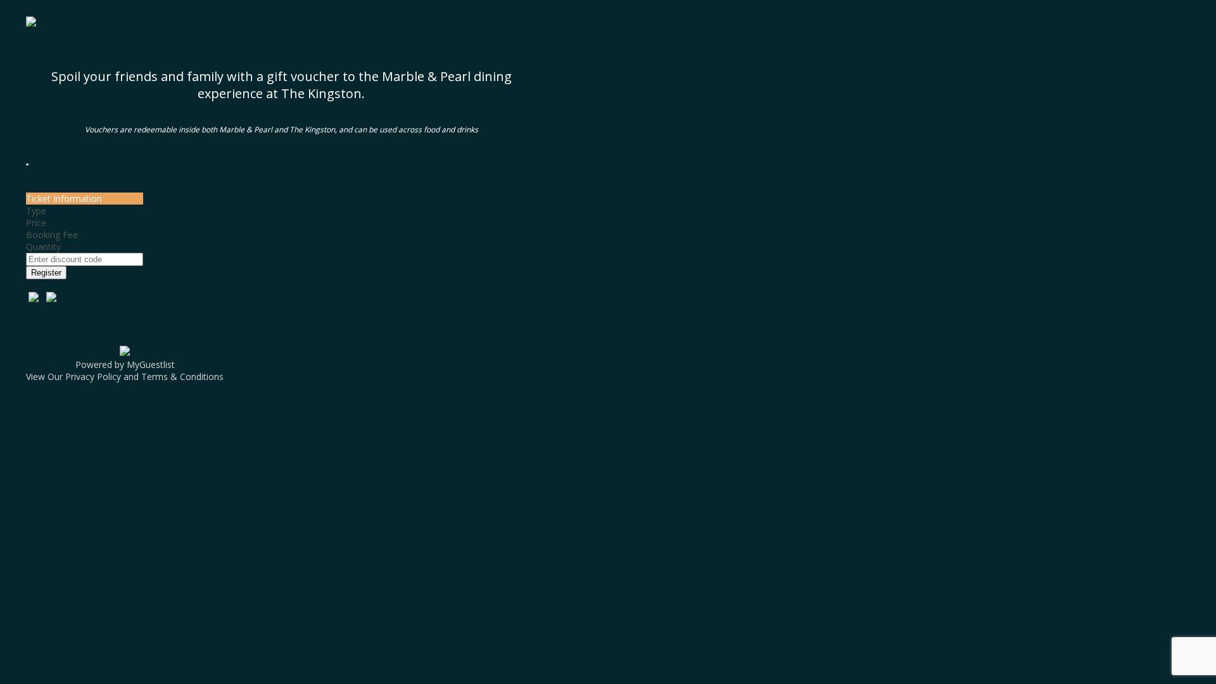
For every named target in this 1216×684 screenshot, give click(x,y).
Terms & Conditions (182, 376)
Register (46, 272)
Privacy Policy (93, 376)
